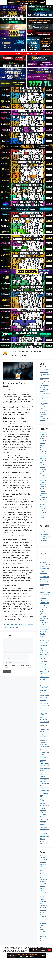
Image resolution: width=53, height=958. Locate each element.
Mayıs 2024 (43, 458)
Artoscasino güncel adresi (44, 666)
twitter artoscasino (44, 836)
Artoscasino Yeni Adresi (36, 351)
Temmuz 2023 (43, 480)
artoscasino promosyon (43, 741)
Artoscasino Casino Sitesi (44, 621)
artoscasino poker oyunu (44, 736)
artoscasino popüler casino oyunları (44, 738)
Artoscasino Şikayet (23, 351)
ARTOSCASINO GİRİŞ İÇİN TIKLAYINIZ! (26, 53)
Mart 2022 (42, 504)
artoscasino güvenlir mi (44, 681)
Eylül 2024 (42, 449)
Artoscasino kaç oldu (44, 699)
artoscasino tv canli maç (44, 766)
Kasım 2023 (43, 471)
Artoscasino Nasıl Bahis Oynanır (11, 627)
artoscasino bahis (43, 573)
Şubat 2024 (43, 464)
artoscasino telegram (43, 760)
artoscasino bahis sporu (44, 581)
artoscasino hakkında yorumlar (44, 684)
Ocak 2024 (42, 467)
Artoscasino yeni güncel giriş (44, 793)
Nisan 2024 (43, 460)
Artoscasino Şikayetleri (42, 802)
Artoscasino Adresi (45, 369)
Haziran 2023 (43, 482)
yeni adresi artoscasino (42, 839)
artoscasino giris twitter (44, 642)
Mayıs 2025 (43, 438)
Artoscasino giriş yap (43, 657)
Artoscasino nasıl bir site (44, 720)
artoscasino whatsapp (43, 780)
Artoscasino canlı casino (44, 599)
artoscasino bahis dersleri (44, 574)
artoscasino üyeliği (19, 624)
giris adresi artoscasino (43, 824)
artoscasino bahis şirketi (45, 582)
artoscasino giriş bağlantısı (44, 654)
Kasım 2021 (43, 513)
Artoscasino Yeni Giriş (45, 787)
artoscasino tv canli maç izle (45, 769)
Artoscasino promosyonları (44, 745)
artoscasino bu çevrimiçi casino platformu (45, 591)
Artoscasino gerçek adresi (44, 633)
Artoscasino (23, 355)
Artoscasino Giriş (12, 351)
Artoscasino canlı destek (44, 604)
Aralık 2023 (43, 469)
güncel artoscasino (43, 833)
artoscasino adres (44, 566)
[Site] (26, 89)
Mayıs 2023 (43, 484)
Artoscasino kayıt (44, 694)
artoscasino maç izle (44, 705)
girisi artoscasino (44, 827)
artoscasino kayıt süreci (44, 695)
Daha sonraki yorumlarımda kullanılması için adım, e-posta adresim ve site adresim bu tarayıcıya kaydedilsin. (18, 666)
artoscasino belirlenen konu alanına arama (44, 585)
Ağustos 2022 (43, 493)
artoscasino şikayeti (43, 810)
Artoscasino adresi (44, 570)
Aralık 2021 (42, 510)
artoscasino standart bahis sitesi (44, 758)
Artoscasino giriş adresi (44, 651)
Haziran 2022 (43, 497)
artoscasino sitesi (44, 751)
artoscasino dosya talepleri (44, 627)
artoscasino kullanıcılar (44, 701)
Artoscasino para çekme (45, 733)
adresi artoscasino (43, 562)
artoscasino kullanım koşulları (44, 703)
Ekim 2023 (42, 473)
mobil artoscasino (44, 835)
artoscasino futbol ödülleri (44, 629)
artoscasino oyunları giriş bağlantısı (44, 727)
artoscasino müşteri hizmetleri (44, 716)
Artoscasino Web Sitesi (44, 778)
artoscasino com (43, 624)
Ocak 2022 (42, 508)
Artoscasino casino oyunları (44, 617)
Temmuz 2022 (43, 495)
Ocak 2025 (42, 443)
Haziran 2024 (43, 456)
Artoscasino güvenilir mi (44, 678)
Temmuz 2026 (43, 432)
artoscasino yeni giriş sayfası (44, 788)
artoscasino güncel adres (44, 662)
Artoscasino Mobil (43, 710)
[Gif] (26, 146)
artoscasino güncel (44, 660)
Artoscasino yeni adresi (45, 784)
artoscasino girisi (44, 640)
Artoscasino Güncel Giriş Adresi (45, 674)
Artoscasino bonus (43, 587)
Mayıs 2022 (43, 499)
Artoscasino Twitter (13, 355)
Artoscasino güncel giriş (44, 670)
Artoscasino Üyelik (43, 799)
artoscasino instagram (43, 691)
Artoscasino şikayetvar (44, 813)
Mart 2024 (42, 462)
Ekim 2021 (42, 515)
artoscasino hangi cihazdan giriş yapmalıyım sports (44, 687)
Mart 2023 (42, 488)
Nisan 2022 (43, 502)
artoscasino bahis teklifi (9, 624)
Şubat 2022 (43, 506)
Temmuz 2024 (43, 454)
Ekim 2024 (42, 447)
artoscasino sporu (43, 756)
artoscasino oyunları (44, 725)
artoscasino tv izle (44, 771)
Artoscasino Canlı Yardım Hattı (45, 614)
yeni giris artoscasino (28, 624)
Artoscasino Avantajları (9, 625)
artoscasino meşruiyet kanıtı (44, 708)
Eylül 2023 (42, 475)
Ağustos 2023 (43, 478)
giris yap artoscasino (44, 829)
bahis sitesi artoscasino (43, 817)
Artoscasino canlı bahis (45, 595)
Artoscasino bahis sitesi (44, 578)
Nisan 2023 (43, 486)
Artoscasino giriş (44, 647)
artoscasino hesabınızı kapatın (45, 689)
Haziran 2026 (43, 434)
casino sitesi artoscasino (43, 821)
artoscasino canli (45, 592)
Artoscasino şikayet (44, 806)
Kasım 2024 (43, 445)
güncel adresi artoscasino (42, 831)
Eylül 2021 (42, 517)
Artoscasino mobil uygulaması (43, 714)
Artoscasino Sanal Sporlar (44, 748)
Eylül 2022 (42, 491)
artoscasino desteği (43, 626)
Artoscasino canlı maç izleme (43, 609)
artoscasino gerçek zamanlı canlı (44, 638)
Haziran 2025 (43, 436)
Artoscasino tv (45, 764)
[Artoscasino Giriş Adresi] (5, 353)
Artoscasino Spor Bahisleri (44, 753)
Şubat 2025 (43, 440)
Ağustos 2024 (43, 451)
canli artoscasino (44, 819)
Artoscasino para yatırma (44, 730)
